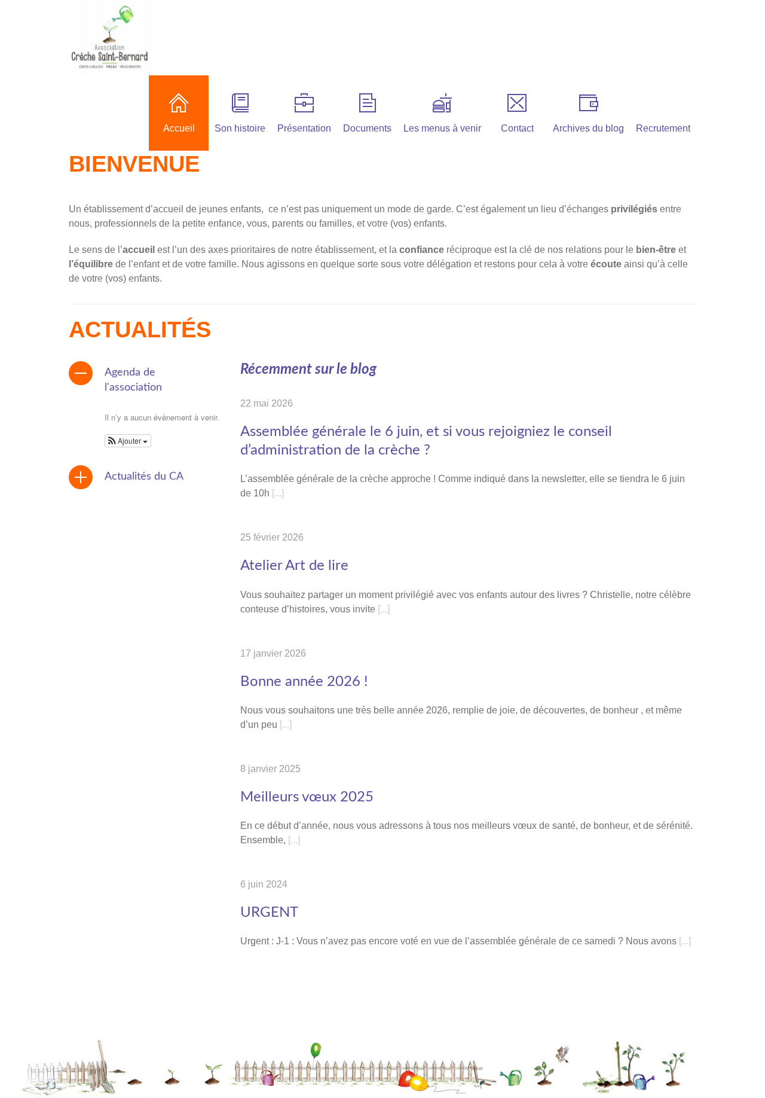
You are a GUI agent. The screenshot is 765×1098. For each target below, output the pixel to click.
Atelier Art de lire (294, 566)
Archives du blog (588, 128)
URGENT (269, 912)
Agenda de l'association (133, 380)
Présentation (304, 128)
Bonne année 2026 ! (304, 682)
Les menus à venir (442, 128)
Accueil (179, 128)
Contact (517, 128)
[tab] (145, 380)
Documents (367, 128)
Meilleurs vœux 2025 (307, 797)
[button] (128, 441)
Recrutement (663, 128)
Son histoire (240, 128)
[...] (278, 493)
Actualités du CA (144, 476)
